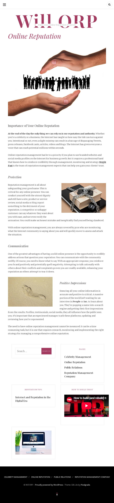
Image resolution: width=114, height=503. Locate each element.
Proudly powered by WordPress (49, 484)
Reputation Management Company (78, 374)
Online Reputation (74, 362)
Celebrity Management (77, 356)
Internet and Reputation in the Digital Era (33, 399)
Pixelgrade (85, 484)
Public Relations (73, 367)
